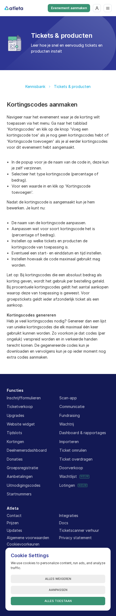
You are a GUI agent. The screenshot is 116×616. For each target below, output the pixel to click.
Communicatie (71, 406)
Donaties (15, 459)
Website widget (21, 424)
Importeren (69, 441)
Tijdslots (14, 432)
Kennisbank (35, 86)
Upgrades (15, 415)
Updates (14, 530)
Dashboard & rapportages (82, 432)
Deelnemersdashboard (27, 450)
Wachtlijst (68, 476)
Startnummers (19, 494)
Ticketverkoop (20, 406)
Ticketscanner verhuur (79, 530)
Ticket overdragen (76, 459)
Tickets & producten (72, 86)
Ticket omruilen (73, 450)
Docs (63, 522)
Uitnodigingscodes (23, 485)
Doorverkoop (71, 467)
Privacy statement (75, 537)
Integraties (68, 515)
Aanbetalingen (20, 476)
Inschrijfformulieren (24, 398)
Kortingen (15, 441)
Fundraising (69, 415)
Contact (14, 515)
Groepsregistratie (22, 467)
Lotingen (67, 485)
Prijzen (13, 522)
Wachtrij (66, 424)
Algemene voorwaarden (28, 537)
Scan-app (68, 398)
